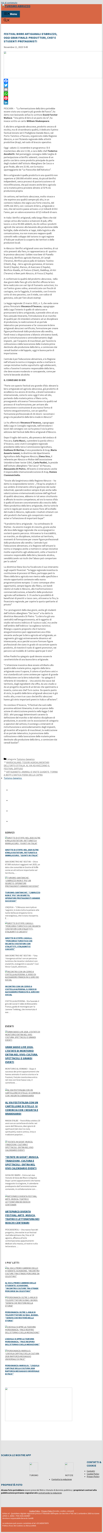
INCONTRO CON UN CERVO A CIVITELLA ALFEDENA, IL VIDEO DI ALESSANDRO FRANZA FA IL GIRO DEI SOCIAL (22, 990)
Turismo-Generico (26, 759)
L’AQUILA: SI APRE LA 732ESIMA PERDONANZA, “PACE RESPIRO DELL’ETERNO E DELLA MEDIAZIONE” (22, 1341)
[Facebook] (31, 81)
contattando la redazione (50, 1492)
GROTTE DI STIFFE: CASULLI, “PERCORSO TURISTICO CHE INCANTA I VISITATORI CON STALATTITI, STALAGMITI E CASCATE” (18, 943)
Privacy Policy (93, 1476)
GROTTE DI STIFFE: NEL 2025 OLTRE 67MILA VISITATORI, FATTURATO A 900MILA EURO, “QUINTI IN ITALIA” (22, 852)
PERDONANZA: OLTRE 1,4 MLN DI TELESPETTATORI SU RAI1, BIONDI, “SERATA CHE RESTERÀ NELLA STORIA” (22, 1316)
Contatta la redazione (62, 1479)
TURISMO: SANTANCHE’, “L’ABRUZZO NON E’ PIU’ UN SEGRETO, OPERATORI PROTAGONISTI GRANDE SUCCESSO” (22, 896)
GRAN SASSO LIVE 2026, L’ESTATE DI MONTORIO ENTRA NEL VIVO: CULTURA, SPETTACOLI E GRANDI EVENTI (21, 1054)
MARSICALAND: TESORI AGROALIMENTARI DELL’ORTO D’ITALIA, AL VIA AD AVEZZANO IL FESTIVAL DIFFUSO (27, 765)
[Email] (31, 89)
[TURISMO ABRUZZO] (16, 6)
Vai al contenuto (9, 2)
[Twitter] (31, 85)
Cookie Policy (93, 1473)
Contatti (91, 1471)
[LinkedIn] (31, 102)
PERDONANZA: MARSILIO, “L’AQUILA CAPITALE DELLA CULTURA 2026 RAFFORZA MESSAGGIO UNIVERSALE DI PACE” (22, 1369)
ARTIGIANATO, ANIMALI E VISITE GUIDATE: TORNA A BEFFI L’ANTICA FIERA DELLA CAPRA (31, 773)
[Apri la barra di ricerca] (6, 21)
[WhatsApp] (31, 94)
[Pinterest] (31, 98)
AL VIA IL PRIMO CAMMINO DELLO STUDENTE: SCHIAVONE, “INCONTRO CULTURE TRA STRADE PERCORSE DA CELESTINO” (21, 1286)
